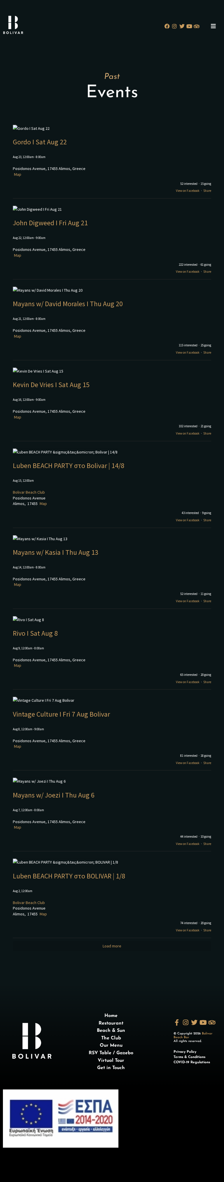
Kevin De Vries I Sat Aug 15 (51, 384)
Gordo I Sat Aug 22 (40, 141)
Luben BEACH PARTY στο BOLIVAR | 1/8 (69, 875)
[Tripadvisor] (196, 26)
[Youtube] (189, 26)
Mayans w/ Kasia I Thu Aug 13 (55, 552)
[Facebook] (167, 26)
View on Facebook (188, 191)
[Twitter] (182, 26)
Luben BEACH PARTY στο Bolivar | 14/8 (68, 465)
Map (17, 174)
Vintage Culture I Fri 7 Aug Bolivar (61, 714)
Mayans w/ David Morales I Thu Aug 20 (68, 303)
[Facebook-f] (177, 1022)
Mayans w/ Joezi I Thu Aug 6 (53, 795)
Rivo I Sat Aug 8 (35, 633)
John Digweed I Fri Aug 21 (50, 222)
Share (207, 191)
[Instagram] (174, 26)
